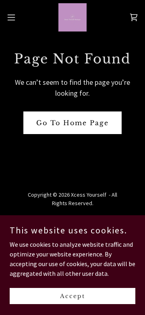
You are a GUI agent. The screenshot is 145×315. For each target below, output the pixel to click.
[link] (72, 17)
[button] (13, 17)
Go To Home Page (72, 123)
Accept (72, 295)
